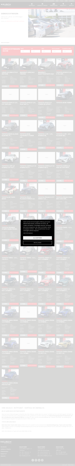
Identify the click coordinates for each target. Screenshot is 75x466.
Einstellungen (37, 242)
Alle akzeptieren (37, 238)
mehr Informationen (28, 233)
